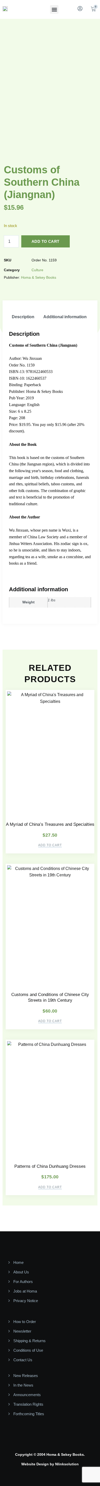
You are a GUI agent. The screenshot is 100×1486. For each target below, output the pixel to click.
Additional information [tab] (65, 317)
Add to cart (45, 241)
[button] (54, 9)
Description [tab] (23, 317)
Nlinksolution (67, 1464)
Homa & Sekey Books (38, 277)
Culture (37, 270)
